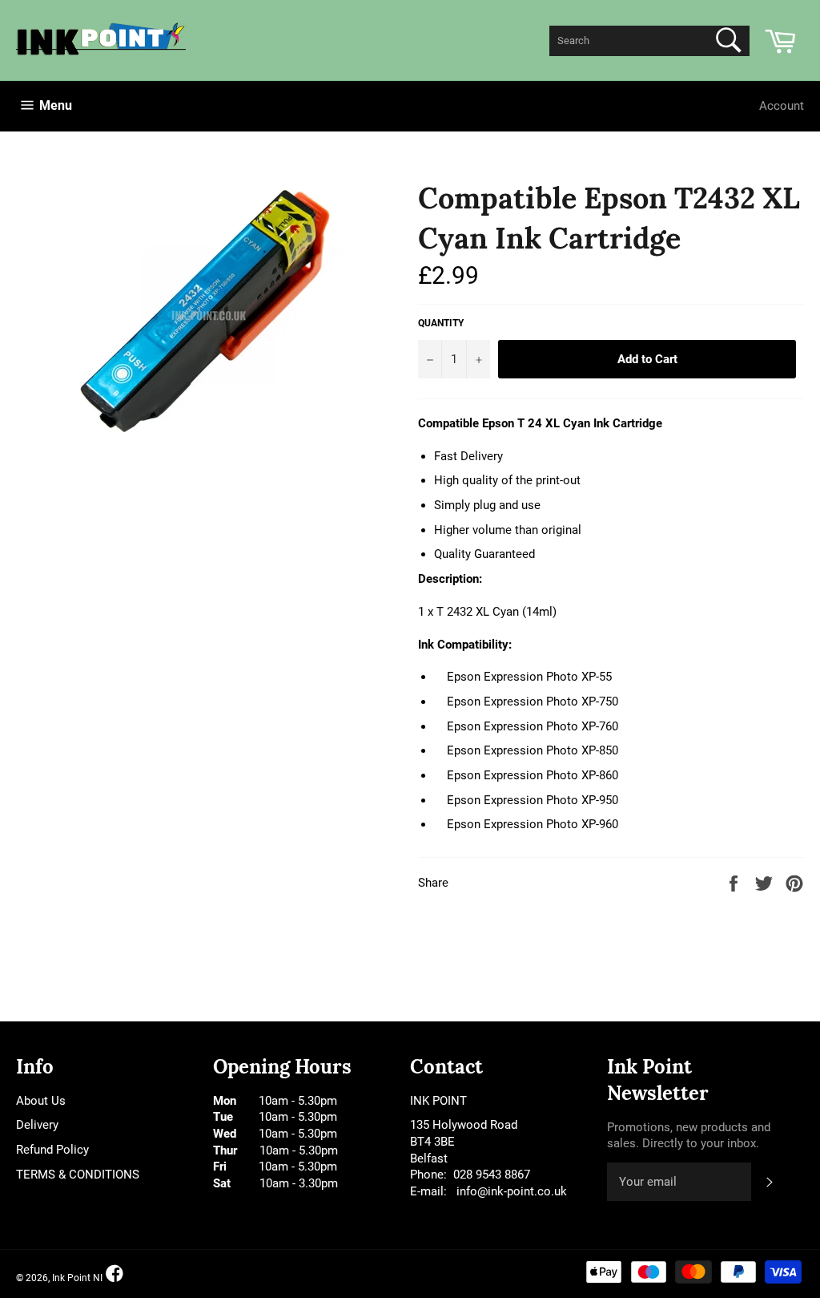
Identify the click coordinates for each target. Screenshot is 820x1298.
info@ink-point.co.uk (511, 1191)
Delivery (37, 1125)
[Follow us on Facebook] (114, 1274)
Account (781, 106)
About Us (41, 1101)
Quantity (441, 323)
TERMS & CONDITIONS (77, 1174)
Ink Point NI (77, 1278)
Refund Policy (52, 1149)
